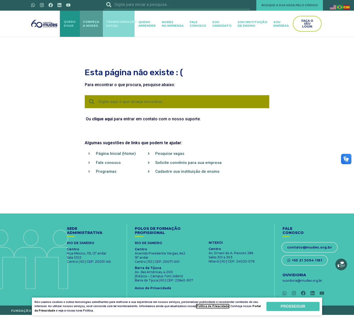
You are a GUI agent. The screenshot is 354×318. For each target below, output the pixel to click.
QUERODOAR (70, 23)
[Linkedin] (59, 5)
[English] (333, 6)
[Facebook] (50, 5)
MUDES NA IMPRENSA (172, 23)
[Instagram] (41, 5)
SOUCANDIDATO (221, 23)
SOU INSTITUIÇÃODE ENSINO (252, 23)
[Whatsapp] (33, 5)
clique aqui (102, 118)
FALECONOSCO (198, 23)
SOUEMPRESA (281, 23)
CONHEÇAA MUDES (91, 23)
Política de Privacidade (212, 306)
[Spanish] (346, 6)
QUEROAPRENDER (146, 23)
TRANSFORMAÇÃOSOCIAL (121, 23)
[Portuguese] (340, 6)
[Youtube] (68, 5)
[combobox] (177, 4)
